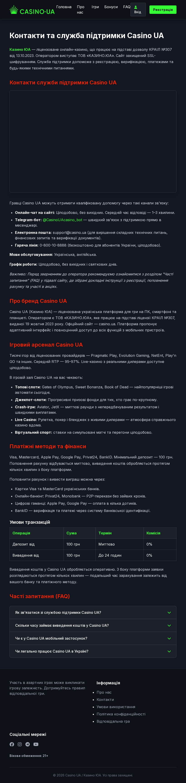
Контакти (105, 699)
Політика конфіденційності (121, 714)
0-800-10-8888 (53, 245)
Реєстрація (163, 10)
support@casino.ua (69, 232)
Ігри (95, 7)
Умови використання (116, 707)
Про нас (80, 10)
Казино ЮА (20, 49)
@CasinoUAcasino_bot (62, 220)
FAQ (126, 7)
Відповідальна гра (113, 721)
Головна (63, 7)
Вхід (137, 12)
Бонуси (111, 7)
